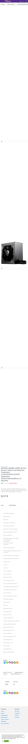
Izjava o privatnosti (5, 723)
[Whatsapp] (7, 662)
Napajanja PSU (18, 673)
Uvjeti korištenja (4, 715)
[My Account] (23, 1)
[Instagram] (10, 662)
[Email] (15, 662)
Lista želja (17, 717)
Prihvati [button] (6, 741)
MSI (14, 684)
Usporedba (17, 713)
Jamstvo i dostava (5, 719)
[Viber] (12, 662)
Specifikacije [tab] (12, 505)
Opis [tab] (2, 505)
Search (21, 1)
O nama (2, 711)
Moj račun (17, 711)
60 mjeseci (15, 681)
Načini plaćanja (4, 717)
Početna (2, 4)
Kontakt (2, 713)
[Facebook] (4, 662)
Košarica (17, 715)
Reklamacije (3, 721)
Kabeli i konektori (11, 4)
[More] (17, 662)
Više (3, 741)
